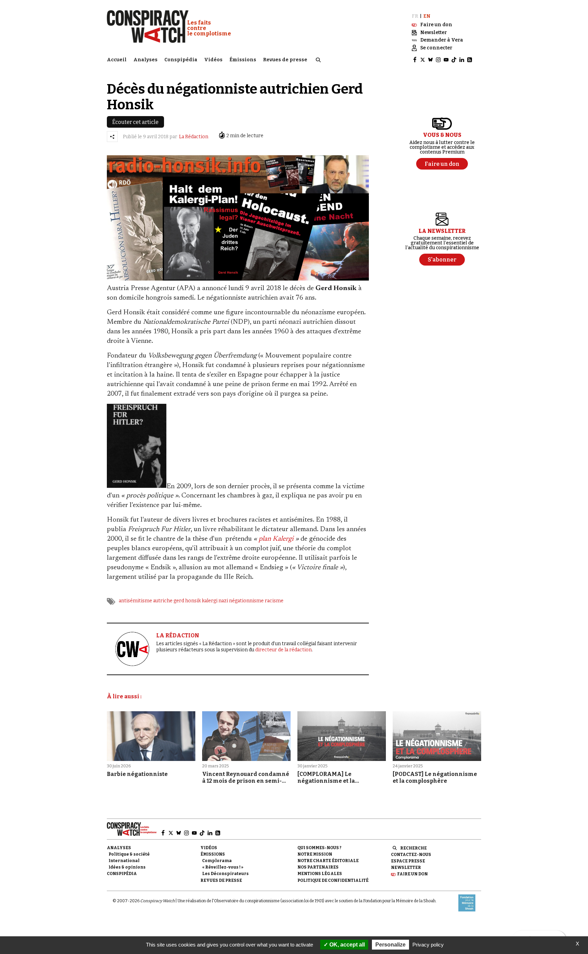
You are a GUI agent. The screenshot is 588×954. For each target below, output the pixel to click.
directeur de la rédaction (283, 650)
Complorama (217, 860)
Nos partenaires (318, 867)
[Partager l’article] (112, 136)
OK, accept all (346, 945)
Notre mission (314, 854)
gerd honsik (187, 601)
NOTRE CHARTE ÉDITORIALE (328, 860)
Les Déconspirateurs (225, 873)
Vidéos (213, 60)
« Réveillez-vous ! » (222, 867)
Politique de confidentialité (333, 880)
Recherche (413, 848)
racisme (274, 601)
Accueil (117, 60)
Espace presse (408, 861)
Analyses (145, 60)
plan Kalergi (276, 539)
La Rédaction (193, 137)
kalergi (209, 601)
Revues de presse (285, 60)
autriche (163, 601)
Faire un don (412, 874)
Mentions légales (319, 873)
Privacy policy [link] (428, 945)
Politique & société (129, 854)
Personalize (390, 945)
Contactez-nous (411, 854)
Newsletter (406, 867)
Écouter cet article (135, 122)
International (124, 860)
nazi (223, 601)
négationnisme (246, 601)
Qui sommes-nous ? (319, 847)
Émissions (242, 60)
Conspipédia (180, 60)
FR (415, 16)
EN (426, 16)
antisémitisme (135, 601)
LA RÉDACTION (177, 635)
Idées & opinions (127, 867)
